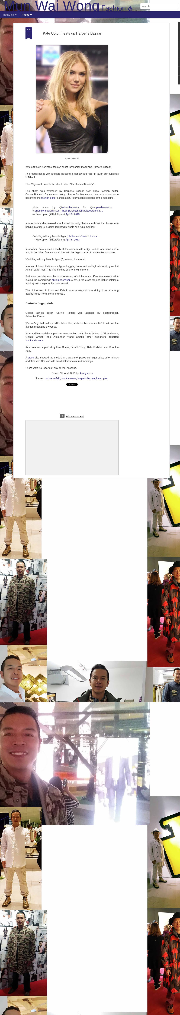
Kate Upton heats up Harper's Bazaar (72, 33)
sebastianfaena (70, 207)
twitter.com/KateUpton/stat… (87, 210)
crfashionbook (43, 210)
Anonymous (86, 373)
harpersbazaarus (102, 207)
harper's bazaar (86, 378)
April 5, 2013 (73, 214)
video (31, 357)
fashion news (69, 378)
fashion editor (48, 197)
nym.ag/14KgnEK (61, 210)
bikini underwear (61, 280)
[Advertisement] (138, 82)
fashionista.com (34, 340)
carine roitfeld (52, 378)
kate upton (102, 378)
